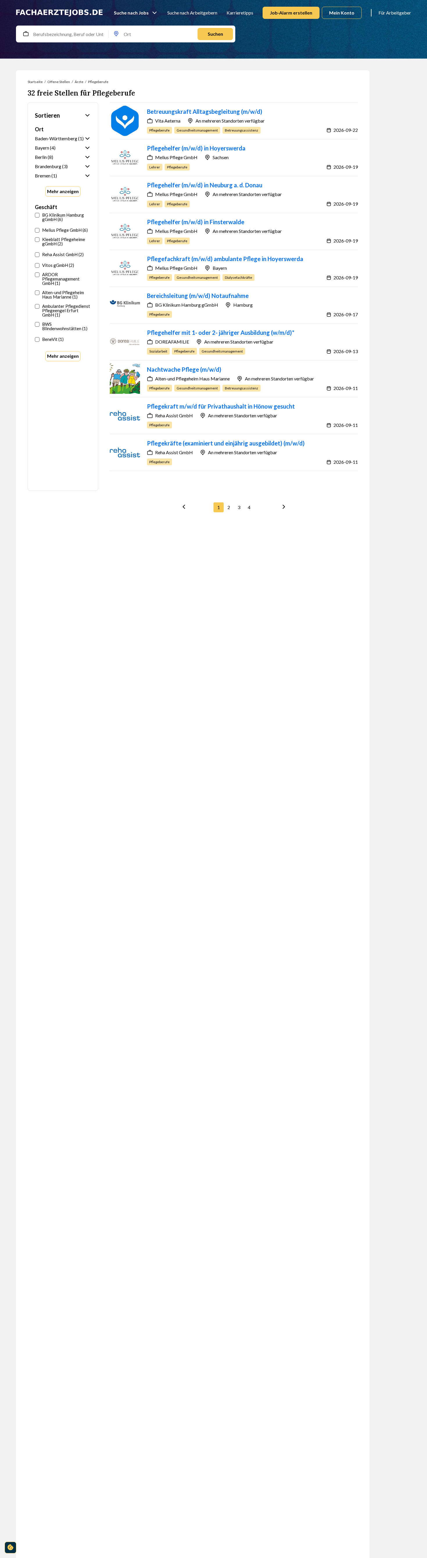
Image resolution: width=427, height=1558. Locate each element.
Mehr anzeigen (63, 191)
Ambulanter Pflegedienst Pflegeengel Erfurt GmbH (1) (66, 310)
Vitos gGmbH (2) (58, 265)
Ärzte (79, 82)
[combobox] (33, 34)
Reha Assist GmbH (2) (63, 254)
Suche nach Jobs (131, 12)
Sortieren (47, 115)
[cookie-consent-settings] (10, 1547)
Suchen (215, 34)
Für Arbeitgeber (394, 12)
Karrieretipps (240, 12)
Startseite (35, 82)
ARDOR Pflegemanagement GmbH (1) (61, 278)
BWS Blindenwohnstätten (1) (64, 326)
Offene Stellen (58, 82)
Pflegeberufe (98, 82)
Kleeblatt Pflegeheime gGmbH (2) (63, 241)
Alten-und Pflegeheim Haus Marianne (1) (63, 294)
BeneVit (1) (53, 339)
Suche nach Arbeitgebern (192, 12)
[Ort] (116, 34)
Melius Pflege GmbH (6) (65, 230)
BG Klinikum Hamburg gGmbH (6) (63, 217)
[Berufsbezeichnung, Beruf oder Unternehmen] (25, 34)
